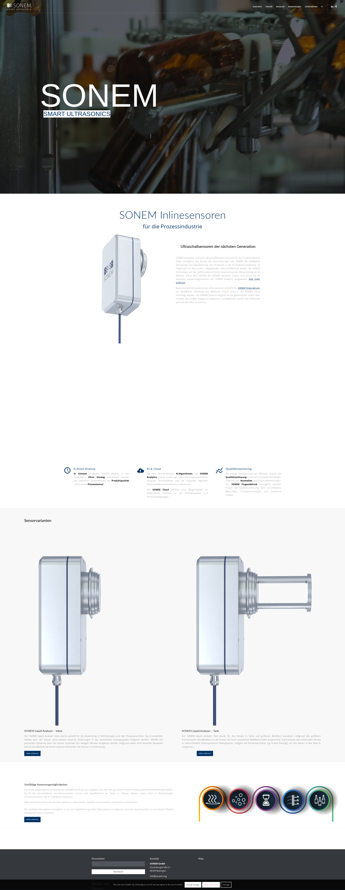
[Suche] (321, 7)
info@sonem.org (158, 876)
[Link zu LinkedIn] (332, 6)
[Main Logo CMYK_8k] (19, 7)
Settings (226, 885)
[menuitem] (257, 7)
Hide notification (211, 885)
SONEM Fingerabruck (249, 288)
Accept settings (193, 885)
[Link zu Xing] (336, 6)
